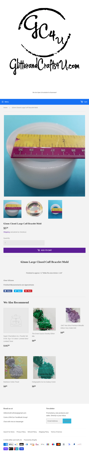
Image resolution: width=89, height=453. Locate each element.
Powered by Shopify (30, 440)
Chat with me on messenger (13, 422)
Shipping (6, 232)
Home (5, 107)
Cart (85, 102)
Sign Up (67, 421)
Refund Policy (32, 432)
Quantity (6, 238)
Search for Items (8, 432)
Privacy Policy (21, 432)
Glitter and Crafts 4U (15, 440)
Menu (7, 102)
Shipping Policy (44, 432)
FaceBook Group (21, 417)
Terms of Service (56, 432)
